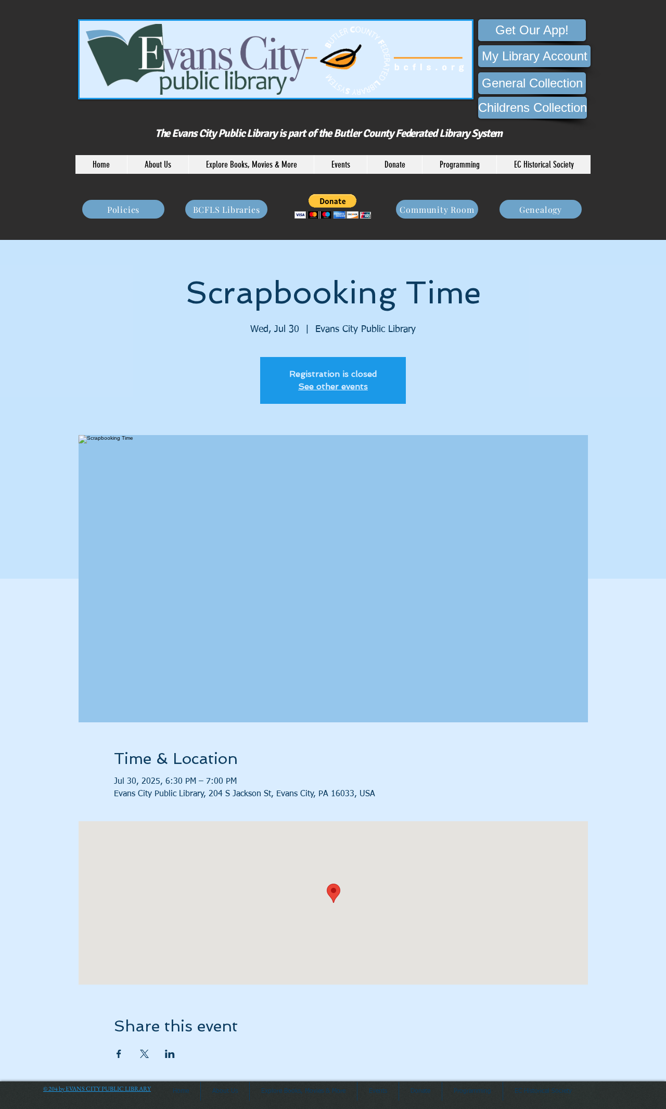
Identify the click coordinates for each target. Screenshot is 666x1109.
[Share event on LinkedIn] (170, 1054)
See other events (333, 386)
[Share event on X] (144, 1054)
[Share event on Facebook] (119, 1054)
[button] (157, 164)
